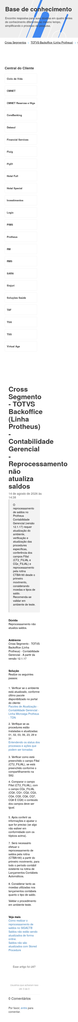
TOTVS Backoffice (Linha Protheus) (52, 42)
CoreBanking (14, 115)
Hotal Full (12, 176)
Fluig (10, 151)
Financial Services (17, 139)
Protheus (12, 237)
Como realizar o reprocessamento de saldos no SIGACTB (21, 924)
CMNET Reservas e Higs (21, 103)
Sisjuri (11, 285)
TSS (9, 334)
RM (9, 249)
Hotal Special (14, 188)
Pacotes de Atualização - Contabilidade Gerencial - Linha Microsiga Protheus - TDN (24, 711)
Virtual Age (13, 346)
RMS (9, 261)
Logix (10, 212)
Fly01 (10, 164)
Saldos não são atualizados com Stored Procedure (23, 946)
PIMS (10, 224)
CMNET (11, 91)
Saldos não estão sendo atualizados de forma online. (23, 935)
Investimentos (15, 200)
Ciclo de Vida (15, 78)
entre (24, 1008)
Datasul (11, 127)
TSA (9, 322)
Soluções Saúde (16, 297)
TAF (9, 310)
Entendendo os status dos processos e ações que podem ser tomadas (24, 745)
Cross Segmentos (15, 42)
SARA (10, 273)
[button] (24, 973)
